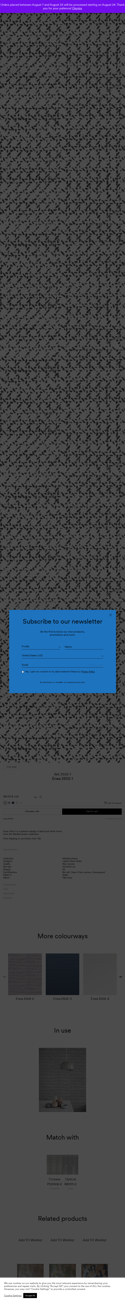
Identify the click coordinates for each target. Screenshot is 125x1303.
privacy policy (80, 682)
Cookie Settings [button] (13, 1295)
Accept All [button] (30, 1295)
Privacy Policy (88, 671)
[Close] (110, 614)
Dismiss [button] (77, 8)
